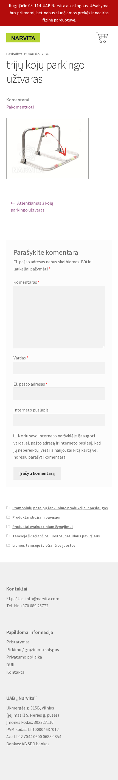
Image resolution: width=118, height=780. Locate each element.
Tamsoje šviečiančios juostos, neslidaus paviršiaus (56, 535)
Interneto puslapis (31, 410)
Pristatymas (18, 641)
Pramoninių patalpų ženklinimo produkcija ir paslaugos (60, 507)
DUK (10, 664)
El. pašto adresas (30, 384)
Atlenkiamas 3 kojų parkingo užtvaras (32, 206)
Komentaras (26, 282)
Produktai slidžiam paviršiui (36, 517)
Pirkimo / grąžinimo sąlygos (32, 649)
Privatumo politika (24, 657)
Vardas (21, 358)
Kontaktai (16, 672)
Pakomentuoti (20, 107)
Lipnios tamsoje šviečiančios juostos (43, 545)
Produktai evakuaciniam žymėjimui (42, 526)
